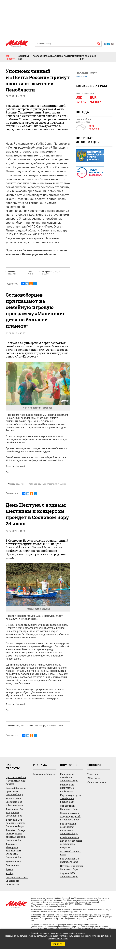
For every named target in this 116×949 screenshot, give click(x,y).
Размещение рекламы (41, 909)
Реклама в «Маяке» (44, 774)
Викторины (12, 865)
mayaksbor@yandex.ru (56, 906)
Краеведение (13, 861)
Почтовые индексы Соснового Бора (71, 867)
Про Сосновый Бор (88, 57)
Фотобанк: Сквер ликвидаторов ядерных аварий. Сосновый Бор (16, 835)
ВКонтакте (93, 778)
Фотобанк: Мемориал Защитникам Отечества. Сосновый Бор (14, 850)
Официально (53, 56)
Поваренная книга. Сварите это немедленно (17, 880)
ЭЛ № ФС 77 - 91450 (71, 904)
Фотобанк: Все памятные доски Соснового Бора (15, 823)
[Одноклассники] (31, 283)
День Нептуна (50, 726)
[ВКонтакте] (23, 283)
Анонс (30, 274)
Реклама (75, 56)
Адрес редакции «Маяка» (42, 898)
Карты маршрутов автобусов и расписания (70, 798)
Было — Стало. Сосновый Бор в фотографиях (14, 801)
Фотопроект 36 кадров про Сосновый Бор (14, 812)
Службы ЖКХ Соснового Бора (69, 875)
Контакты (65, 56)
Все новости (10, 57)
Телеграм (92, 774)
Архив (9, 869)
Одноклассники (96, 782)
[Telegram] (27, 283)
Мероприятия (53, 484)
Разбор (9, 873)
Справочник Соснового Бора (69, 807)
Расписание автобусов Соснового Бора (69, 777)
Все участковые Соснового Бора (69, 860)
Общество (12, 274)
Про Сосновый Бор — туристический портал (16, 780)
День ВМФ (38, 726)
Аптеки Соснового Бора (70, 853)
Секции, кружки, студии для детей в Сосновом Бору (70, 816)
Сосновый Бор (24, 57)
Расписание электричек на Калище (67, 788)
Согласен (58, 944)
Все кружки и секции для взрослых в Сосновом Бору (69, 828)
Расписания (39, 56)
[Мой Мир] (35, 283)
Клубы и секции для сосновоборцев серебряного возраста (71, 842)
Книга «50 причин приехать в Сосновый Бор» (16, 791)
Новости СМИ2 (83, 77)
